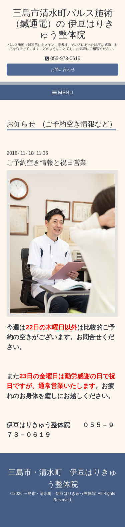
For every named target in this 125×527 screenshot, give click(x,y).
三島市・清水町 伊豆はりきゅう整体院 (60, 493)
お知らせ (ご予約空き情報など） (61, 124)
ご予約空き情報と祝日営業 (47, 162)
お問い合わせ (63, 69)
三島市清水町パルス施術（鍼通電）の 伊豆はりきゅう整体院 (62, 24)
